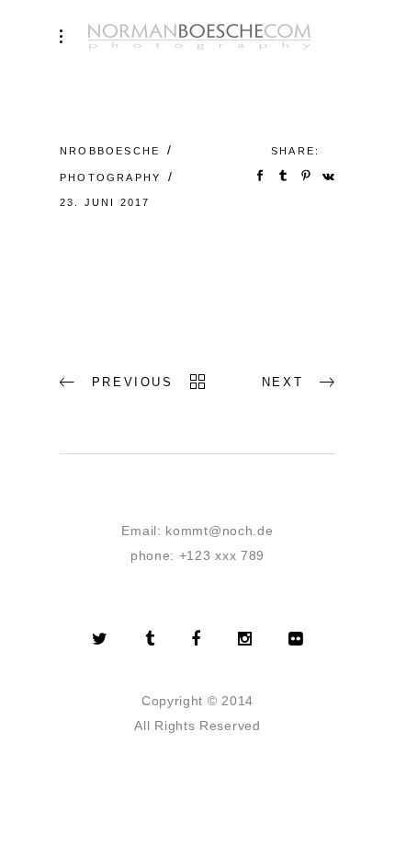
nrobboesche (110, 150)
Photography (110, 177)
